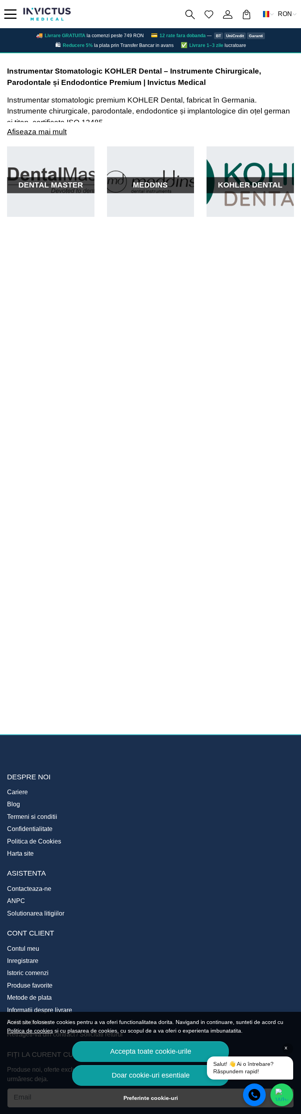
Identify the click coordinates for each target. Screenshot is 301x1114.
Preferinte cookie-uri (150, 1098)
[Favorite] (209, 14)
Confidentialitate (30, 829)
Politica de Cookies (34, 841)
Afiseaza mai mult (37, 132)
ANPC (16, 901)
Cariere (17, 792)
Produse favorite (30, 985)
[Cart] (246, 14)
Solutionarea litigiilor (35, 913)
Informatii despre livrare (39, 1010)
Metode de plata (29, 997)
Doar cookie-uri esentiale (151, 1075)
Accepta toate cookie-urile (150, 1051)
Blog (13, 804)
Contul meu (23, 948)
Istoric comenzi (28, 973)
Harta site (20, 853)
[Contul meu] (227, 14)
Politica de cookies (30, 1030)
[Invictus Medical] (47, 14)
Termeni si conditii (32, 816)
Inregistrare (22, 960)
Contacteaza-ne (29, 888)
